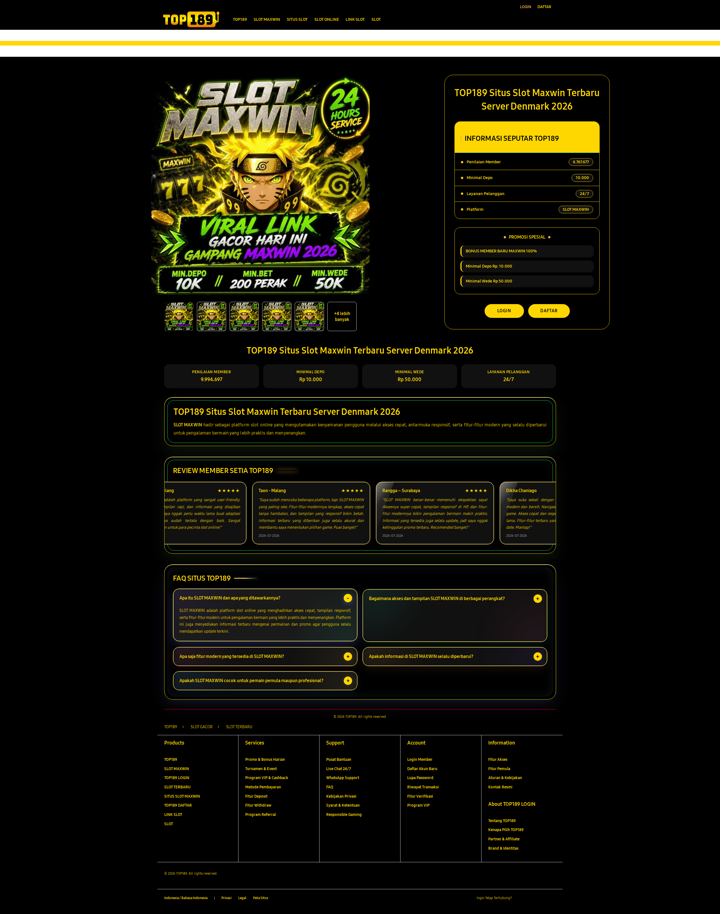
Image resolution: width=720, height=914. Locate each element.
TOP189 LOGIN (176, 777)
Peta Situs (260, 898)
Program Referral (260, 814)
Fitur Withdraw (258, 805)
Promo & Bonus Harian (265, 759)
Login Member (420, 759)
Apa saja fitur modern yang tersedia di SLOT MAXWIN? (231, 656)
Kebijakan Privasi (341, 796)
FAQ (329, 787)
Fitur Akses (497, 759)
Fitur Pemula (499, 768)
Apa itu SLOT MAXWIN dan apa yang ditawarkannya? (229, 598)
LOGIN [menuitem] (525, 6)
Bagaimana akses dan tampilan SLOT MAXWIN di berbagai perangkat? (437, 598)
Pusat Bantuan (338, 759)
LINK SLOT (173, 814)
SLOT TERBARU (177, 787)
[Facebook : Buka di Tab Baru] (519, 898)
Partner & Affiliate (503, 839)
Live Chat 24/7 (338, 768)
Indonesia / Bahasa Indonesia (186, 898)
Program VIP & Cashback (266, 777)
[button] (540, 19)
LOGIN (504, 310)
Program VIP (418, 805)
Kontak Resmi (500, 787)
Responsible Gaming (344, 814)
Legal (242, 898)
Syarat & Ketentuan (343, 805)
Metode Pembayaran (263, 787)
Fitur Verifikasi (420, 796)
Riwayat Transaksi (423, 787)
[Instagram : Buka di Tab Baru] (541, 898)
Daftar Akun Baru (422, 768)
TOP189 (170, 759)
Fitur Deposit (256, 796)
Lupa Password (420, 777)
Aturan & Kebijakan (505, 777)
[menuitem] (240, 19)
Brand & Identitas (503, 848)
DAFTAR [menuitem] (544, 6)
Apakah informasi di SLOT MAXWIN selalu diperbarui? (421, 656)
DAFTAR (549, 310)
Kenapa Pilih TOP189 (506, 829)
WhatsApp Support (342, 777)
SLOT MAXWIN (188, 424)
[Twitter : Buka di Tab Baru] (530, 898)
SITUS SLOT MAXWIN (182, 796)
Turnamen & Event (261, 768)
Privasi (226, 898)
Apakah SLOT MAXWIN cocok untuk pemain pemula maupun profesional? (251, 680)
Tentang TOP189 (502, 820)
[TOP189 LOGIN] (191, 19)
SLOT (168, 824)
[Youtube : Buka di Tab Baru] (552, 898)
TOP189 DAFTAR (178, 805)
